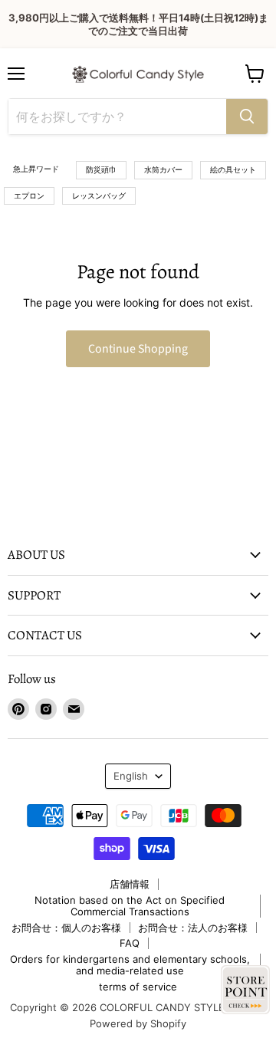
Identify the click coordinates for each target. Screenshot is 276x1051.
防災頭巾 (101, 169)
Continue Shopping (138, 348)
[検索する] (247, 116)
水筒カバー (163, 169)
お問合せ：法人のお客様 (193, 927)
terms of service (138, 986)
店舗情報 (130, 884)
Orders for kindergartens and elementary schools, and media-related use (130, 965)
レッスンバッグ (99, 195)
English (130, 776)
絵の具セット (233, 169)
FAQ (130, 943)
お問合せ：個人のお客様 (66, 927)
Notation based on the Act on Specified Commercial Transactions (129, 906)
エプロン (29, 195)
